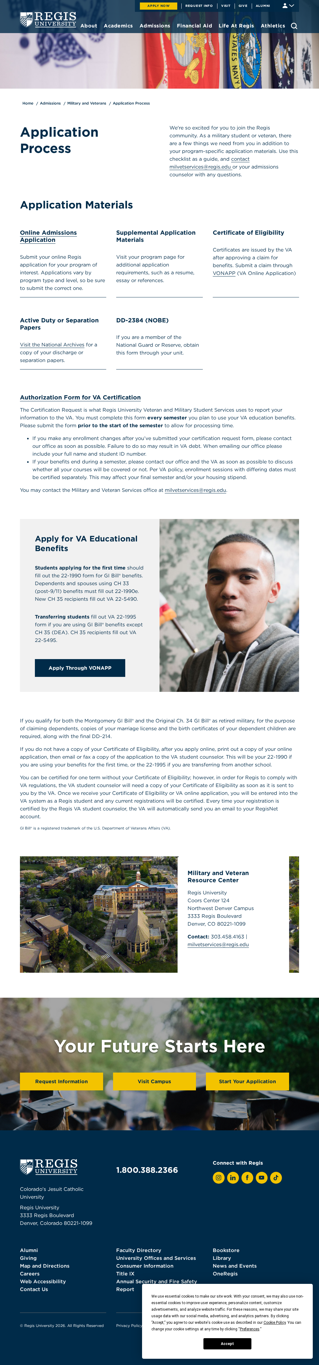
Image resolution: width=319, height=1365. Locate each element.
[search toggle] (294, 26)
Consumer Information (145, 1266)
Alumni (263, 5)
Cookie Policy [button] (275, 1322)
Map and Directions (44, 1266)
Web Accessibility (43, 1281)
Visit (226, 5)
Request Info (199, 5)
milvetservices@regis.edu (195, 490)
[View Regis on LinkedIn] (233, 1178)
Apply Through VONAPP (80, 668)
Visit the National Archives (52, 344)
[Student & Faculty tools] (288, 5)
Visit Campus (154, 1081)
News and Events (235, 1266)
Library (222, 1258)
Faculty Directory (138, 1250)
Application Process (131, 103)
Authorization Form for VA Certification (80, 397)
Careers (30, 1273)
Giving (28, 1258)
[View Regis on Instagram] (219, 1178)
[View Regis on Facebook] (247, 1178)
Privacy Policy (129, 1325)
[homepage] (48, 19)
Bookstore (226, 1250)
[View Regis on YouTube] (262, 1178)
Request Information (61, 1081)
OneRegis (225, 1273)
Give (243, 5)
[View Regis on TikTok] (276, 1178)
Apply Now (158, 5)
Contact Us (34, 1289)
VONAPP (224, 273)
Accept (227, 1344)
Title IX (125, 1273)
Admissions (50, 103)
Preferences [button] (249, 1329)
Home (27, 103)
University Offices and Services (156, 1258)
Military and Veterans (86, 103)
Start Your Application (247, 1081)
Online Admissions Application (48, 236)
